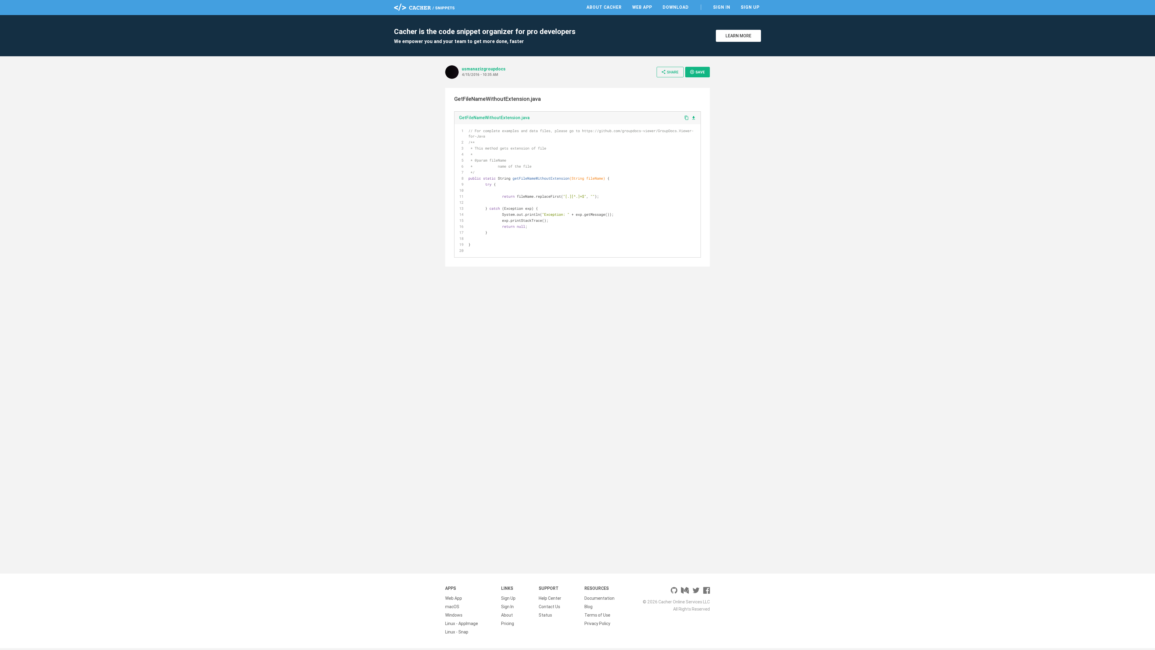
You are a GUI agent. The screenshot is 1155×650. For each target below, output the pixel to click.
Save (697, 72)
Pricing (507, 623)
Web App (642, 7)
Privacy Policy (597, 623)
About (507, 615)
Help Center (550, 598)
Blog (588, 606)
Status (545, 615)
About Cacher (604, 7)
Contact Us (549, 606)
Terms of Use (597, 615)
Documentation (599, 598)
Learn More (738, 36)
